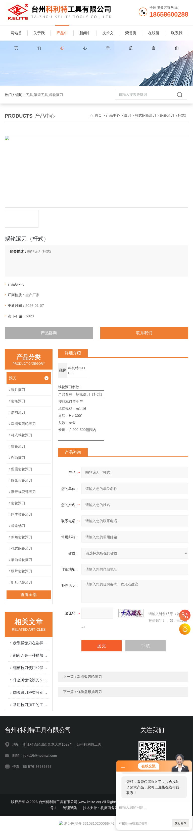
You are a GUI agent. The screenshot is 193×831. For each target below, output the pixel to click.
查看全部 (29, 594)
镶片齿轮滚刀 (21, 571)
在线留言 (153, 36)
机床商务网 (109, 808)
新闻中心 (85, 36)
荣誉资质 (130, 36)
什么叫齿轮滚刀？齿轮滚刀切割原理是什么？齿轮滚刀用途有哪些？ (31, 680)
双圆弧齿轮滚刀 (23, 424)
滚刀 (127, 115)
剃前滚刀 (18, 458)
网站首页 (16, 36)
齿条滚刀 (18, 401)
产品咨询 (49, 333)
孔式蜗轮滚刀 (21, 548)
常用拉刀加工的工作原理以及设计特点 (31, 705)
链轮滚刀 (18, 446)
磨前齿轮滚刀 (21, 560)
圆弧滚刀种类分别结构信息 (31, 692)
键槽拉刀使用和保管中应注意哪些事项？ (31, 668)
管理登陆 (70, 808)
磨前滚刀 (18, 412)
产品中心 (62, 36)
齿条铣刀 (18, 526)
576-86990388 (184, 615)
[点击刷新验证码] (130, 613)
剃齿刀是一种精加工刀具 (31, 655)
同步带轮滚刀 (21, 514)
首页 (98, 115)
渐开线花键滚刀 (23, 492)
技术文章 (108, 36)
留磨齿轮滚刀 (21, 469)
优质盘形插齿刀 (89, 692)
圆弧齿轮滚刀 (21, 480)
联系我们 (176, 36)
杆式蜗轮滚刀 (145, 115)
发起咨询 (180, 823)
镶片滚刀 (18, 390)
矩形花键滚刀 (21, 582)
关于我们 (39, 36)
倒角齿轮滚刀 (21, 537)
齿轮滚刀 (18, 503)
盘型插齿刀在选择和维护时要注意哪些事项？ (31, 643)
